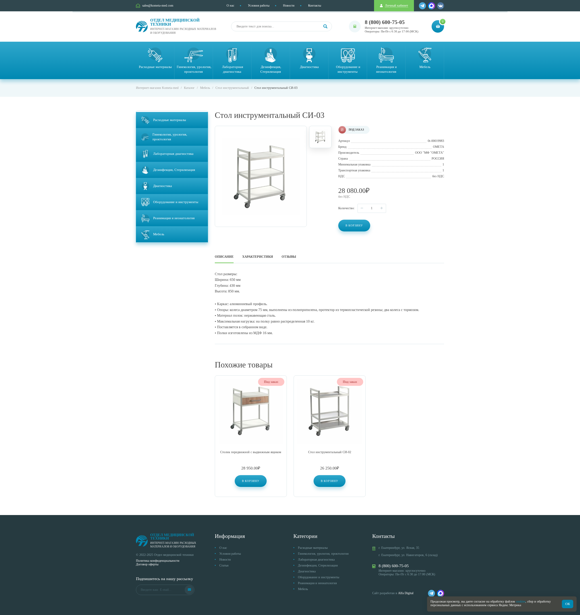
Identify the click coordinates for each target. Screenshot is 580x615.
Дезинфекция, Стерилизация (318, 565)
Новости (289, 5)
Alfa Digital (405, 593)
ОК (567, 604)
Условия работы (258, 5)
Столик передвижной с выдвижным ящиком (250, 452)
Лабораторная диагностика (316, 559)
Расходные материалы (313, 547)
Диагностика (307, 571)
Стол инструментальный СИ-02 (329, 452)
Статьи (224, 565)
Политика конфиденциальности (157, 560)
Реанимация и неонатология (317, 583)
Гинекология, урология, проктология (323, 553)
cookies (520, 601)
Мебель (303, 589)
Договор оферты (147, 564)
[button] (251, 481)
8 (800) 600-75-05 (385, 22)
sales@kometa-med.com (157, 5)
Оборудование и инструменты (318, 577)
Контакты (314, 5)
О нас (230, 5)
